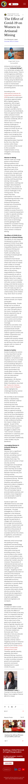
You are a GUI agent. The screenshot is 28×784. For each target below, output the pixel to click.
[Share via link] (15, 706)
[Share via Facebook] (5, 706)
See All (22, 717)
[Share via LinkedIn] (12, 706)
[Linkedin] (16, 769)
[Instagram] (19, 769)
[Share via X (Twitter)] (8, 706)
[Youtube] (23, 769)
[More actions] (23, 15)
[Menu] (24, 4)
